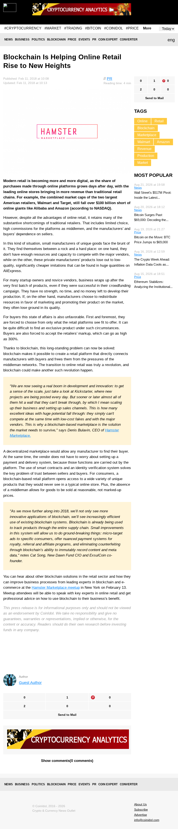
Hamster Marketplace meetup (56, 587)
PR (94, 39)
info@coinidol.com (146, 820)
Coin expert (108, 39)
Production (145, 156)
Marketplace (146, 135)
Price (72, 39)
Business (22, 39)
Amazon (163, 142)
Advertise (140, 814)
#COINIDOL (113, 28)
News (8, 39)
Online (142, 121)
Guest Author (30, 683)
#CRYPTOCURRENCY (22, 28)
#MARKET (52, 28)
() (67, 761)
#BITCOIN (93, 28)
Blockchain (56, 39)
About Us (140, 804)
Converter (128, 39)
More (147, 28)
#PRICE (132, 28)
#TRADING (73, 28)
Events (84, 39)
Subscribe (141, 809)
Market (142, 163)
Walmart (143, 142)
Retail (159, 121)
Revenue (144, 149)
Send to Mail (67, 714)
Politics (38, 39)
